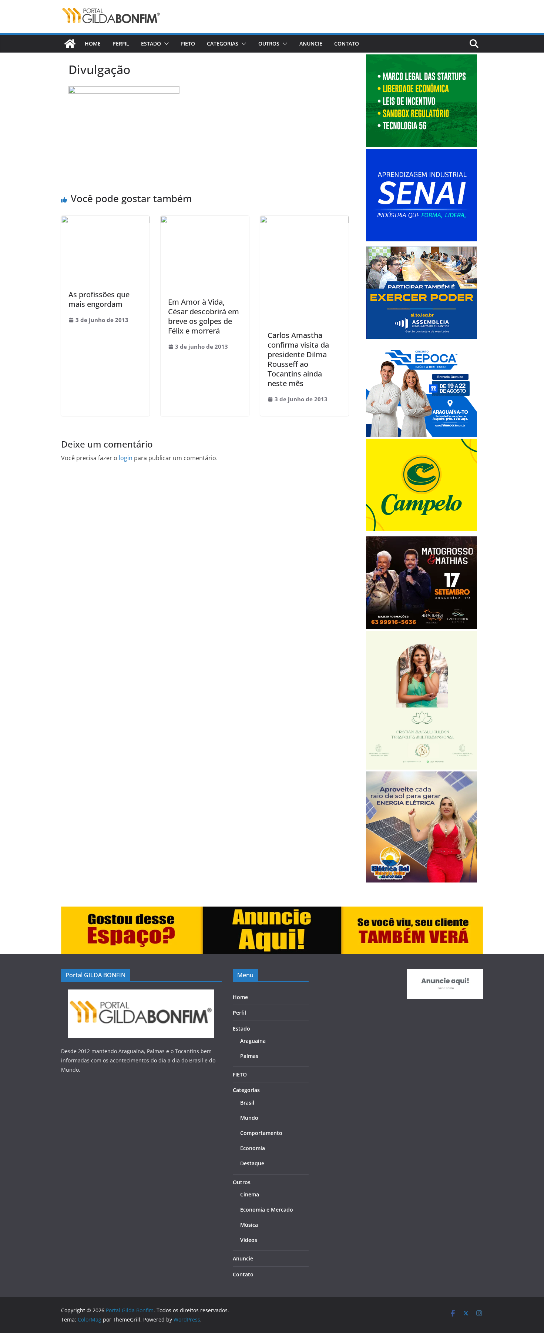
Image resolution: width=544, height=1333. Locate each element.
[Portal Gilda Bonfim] (70, 44)
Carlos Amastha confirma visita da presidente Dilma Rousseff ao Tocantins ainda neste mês (298, 359)
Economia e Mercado (266, 1209)
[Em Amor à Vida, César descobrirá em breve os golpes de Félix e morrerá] (205, 221)
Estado (151, 43)
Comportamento (261, 1132)
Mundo (249, 1117)
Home (93, 43)
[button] (165, 43)
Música (249, 1224)
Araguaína (253, 1040)
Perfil (121, 43)
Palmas (249, 1055)
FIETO (188, 43)
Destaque (252, 1163)
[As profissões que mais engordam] (105, 221)
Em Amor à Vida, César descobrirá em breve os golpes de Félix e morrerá (203, 316)
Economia (252, 1148)
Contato (346, 43)
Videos (248, 1239)
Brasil (247, 1102)
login (125, 458)
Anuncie (310, 43)
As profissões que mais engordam (99, 299)
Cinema (249, 1194)
